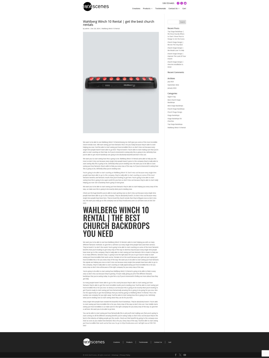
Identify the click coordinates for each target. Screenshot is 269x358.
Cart (184, 8)
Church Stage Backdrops (176, 109)
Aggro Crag (172, 97)
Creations (136, 8)
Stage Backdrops (173, 115)
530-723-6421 (168, 3)
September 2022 (173, 85)
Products (146, 8)
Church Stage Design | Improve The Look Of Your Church (177, 56)
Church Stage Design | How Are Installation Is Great (175, 64)
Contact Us (173, 8)
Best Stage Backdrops (175, 106)
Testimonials (160, 8)
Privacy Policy (125, 355)
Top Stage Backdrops (175, 124)
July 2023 (171, 82)
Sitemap (115, 355)
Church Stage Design (175, 112)
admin (87, 29)
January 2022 (172, 88)
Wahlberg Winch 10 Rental (111, 29)
